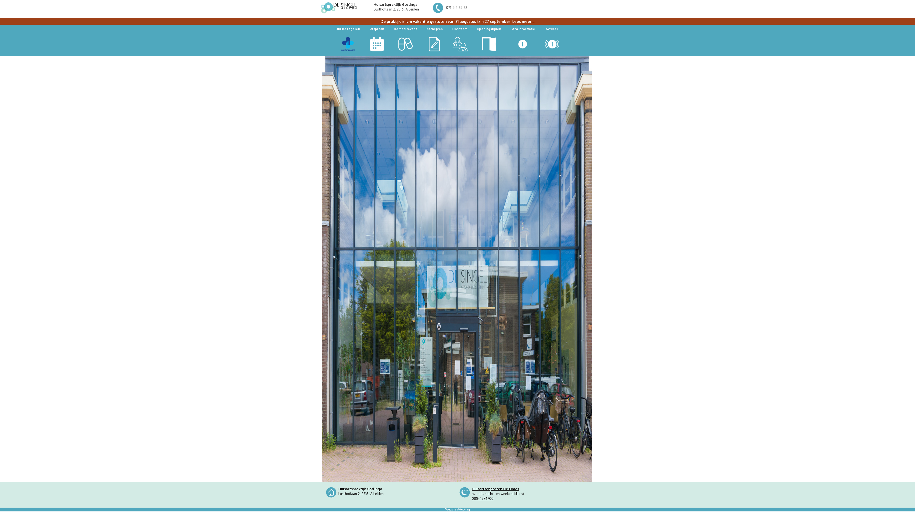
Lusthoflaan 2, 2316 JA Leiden (396, 6)
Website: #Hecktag (457, 509)
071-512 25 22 (456, 7)
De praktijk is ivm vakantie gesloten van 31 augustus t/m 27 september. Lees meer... (457, 21)
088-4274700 (482, 498)
